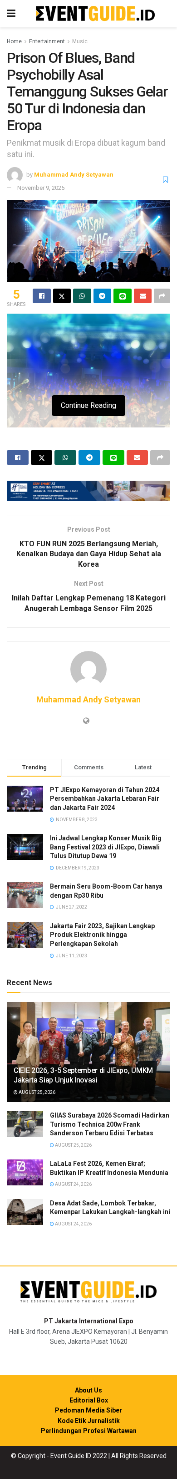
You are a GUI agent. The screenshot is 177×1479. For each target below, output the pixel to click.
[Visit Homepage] (95, 14)
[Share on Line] (122, 296)
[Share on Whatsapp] (82, 296)
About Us (88, 1390)
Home (14, 41)
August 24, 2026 (73, 1184)
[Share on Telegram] (102, 296)
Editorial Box (88, 1400)
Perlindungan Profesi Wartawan (89, 1430)
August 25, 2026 (36, 1092)
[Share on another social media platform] (162, 296)
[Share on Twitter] (62, 296)
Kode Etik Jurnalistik (89, 1420)
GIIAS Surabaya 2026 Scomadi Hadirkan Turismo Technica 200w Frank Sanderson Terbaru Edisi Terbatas (109, 1124)
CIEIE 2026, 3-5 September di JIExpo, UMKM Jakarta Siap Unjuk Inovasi (83, 1075)
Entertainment (47, 41)
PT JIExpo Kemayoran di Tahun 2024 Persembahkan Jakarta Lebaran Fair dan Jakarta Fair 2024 (104, 798)
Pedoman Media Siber (88, 1410)
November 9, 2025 (40, 187)
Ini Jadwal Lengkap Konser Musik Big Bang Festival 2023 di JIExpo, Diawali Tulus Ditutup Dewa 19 (106, 846)
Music (80, 41)
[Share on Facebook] (42, 296)
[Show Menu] (11, 13)
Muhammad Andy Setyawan (73, 174)
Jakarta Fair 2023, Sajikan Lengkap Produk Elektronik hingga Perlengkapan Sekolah (102, 934)
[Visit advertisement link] (88, 491)
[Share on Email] (143, 296)
